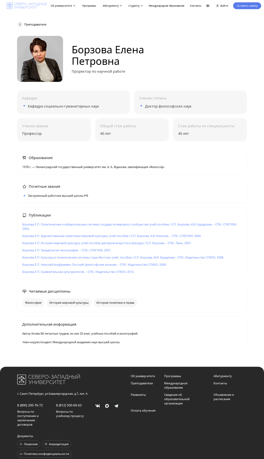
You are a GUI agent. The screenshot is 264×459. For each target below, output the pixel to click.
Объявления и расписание (224, 397)
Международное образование (166, 5)
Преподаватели (35, 24)
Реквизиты (138, 395)
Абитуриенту (111, 5)
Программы (89, 5)
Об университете (61, 5)
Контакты (195, 5)
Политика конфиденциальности (46, 454)
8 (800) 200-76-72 (30, 405)
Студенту (134, 5)
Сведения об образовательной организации (176, 399)
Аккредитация (59, 444)
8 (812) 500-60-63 (69, 405)
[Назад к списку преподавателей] (20, 24)
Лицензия (31, 444)
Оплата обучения (143, 411)
